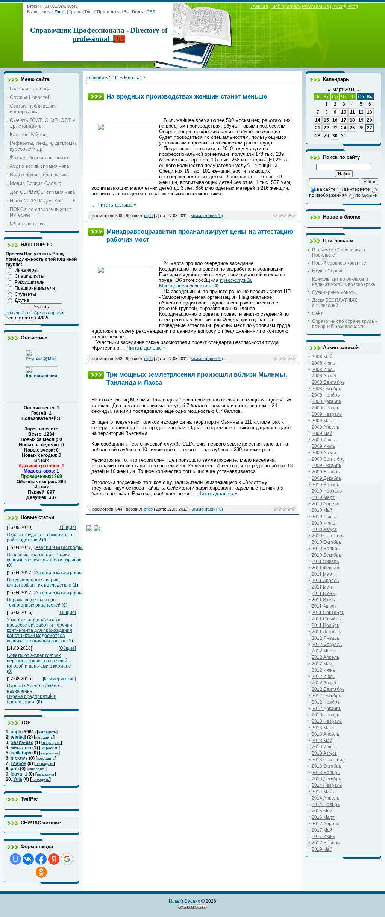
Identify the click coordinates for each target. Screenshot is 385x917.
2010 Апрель (325, 503)
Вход (352, 6)
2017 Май (322, 830)
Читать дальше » (116, 205)
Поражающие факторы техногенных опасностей (34, 602)
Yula (17, 779)
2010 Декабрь (326, 555)
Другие (22, 300)
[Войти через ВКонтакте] (28, 859)
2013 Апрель (325, 734)
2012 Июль (323, 676)
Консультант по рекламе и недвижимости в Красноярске (343, 282)
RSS (151, 11)
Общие (67, 527)
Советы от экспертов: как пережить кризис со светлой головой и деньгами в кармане (39, 661)
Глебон (18, 763)
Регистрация (315, 6)
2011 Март (323, 574)
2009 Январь (325, 408)
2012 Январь (325, 638)
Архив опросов (49, 312)
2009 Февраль (327, 414)
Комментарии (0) (207, 215)
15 (326, 120)
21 (317, 128)
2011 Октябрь (326, 619)
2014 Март (323, 791)
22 (326, 128)
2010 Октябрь (326, 542)
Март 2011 (343, 89)
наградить (47, 732)
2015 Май (322, 811)
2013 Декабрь (326, 779)
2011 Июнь (323, 593)
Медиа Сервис (327, 271)
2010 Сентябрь (328, 535)
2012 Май (322, 663)
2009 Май (322, 433)
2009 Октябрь (326, 465)
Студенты (25, 294)
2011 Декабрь (326, 631)
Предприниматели (35, 288)
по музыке (366, 195)
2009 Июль (323, 446)
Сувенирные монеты (334, 292)
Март (129, 78)
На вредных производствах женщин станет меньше (186, 96)
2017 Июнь (323, 836)
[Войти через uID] (15, 859)
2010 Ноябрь (326, 548)
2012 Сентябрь (328, 689)
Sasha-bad (22, 742)
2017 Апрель (325, 823)
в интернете (357, 189)
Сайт (317, 313)
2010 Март (323, 497)
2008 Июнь (323, 363)
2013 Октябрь (326, 766)
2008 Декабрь (326, 401)
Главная (259, 6)
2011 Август (324, 606)
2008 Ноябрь (326, 395)
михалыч (21, 747)
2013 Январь (325, 715)
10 (343, 112)
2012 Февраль (327, 644)
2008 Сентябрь (328, 382)
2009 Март (323, 420)
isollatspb (21, 753)
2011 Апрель (325, 580)
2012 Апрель (325, 657)
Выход (339, 6)
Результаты (18, 312)
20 (369, 120)
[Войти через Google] (67, 859)
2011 (114, 78)
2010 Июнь (323, 516)
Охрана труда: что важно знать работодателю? (40, 537)
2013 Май (322, 740)
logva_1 (19, 774)
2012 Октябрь (326, 695)
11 (352, 112)
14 (317, 120)
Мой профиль (286, 6)
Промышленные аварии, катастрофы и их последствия (39, 582)
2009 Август (324, 452)
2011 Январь (325, 561)
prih (15, 768)
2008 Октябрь (326, 388)
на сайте (326, 189)
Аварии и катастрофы (58, 547)
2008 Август (324, 376)
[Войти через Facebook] (41, 859)
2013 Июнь (323, 747)
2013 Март (323, 727)
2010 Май (322, 510)
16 (335, 120)
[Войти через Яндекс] (53, 859)
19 (361, 120)
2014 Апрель (325, 798)
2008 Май (322, 356)
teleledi (18, 737)
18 (352, 120)
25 (352, 128)
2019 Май (322, 849)
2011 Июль (323, 599)
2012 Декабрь (326, 708)
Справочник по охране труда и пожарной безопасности (345, 324)
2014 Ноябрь (326, 804)
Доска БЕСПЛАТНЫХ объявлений (334, 303)
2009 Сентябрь (328, 459)
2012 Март (323, 651)
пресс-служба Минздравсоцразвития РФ (205, 283)
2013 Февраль (327, 721)
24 (343, 128)
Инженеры (26, 270)
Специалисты (29, 276)
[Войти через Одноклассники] (41, 872)
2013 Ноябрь (326, 772)
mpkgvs (19, 758)
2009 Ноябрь (326, 471)
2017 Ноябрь (326, 843)
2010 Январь (325, 484)
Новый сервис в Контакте (339, 263)
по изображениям (328, 195)
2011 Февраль (326, 567)
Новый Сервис (184, 901)
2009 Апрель (325, 427)
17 (343, 120)
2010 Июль (323, 523)
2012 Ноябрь (326, 702)
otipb (16, 732)
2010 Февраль (327, 491)
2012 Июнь (323, 670)
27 (369, 128)
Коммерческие (59, 678)
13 (369, 112)
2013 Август (324, 753)
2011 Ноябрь (325, 625)
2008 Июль (323, 369)
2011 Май (322, 587)
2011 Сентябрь (328, 612)
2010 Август (324, 529)
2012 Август (324, 683)
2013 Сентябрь (328, 759)
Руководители (30, 282)
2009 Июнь (323, 440)
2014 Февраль (327, 785)
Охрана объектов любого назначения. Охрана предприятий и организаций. (34, 693)
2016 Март (323, 817)
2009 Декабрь (326, 478)
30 (335, 135)
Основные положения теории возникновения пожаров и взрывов (44, 557)
